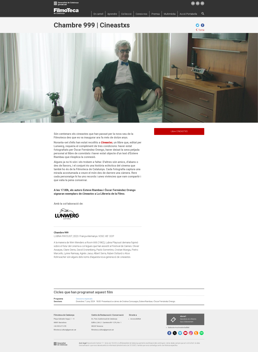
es (198, 3)
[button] (98, 14)
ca (193, 3)
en (202, 3)
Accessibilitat (135, 319)
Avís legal (82, 343)
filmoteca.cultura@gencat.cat (65, 330)
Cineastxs (106, 142)
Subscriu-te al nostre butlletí (178, 327)
